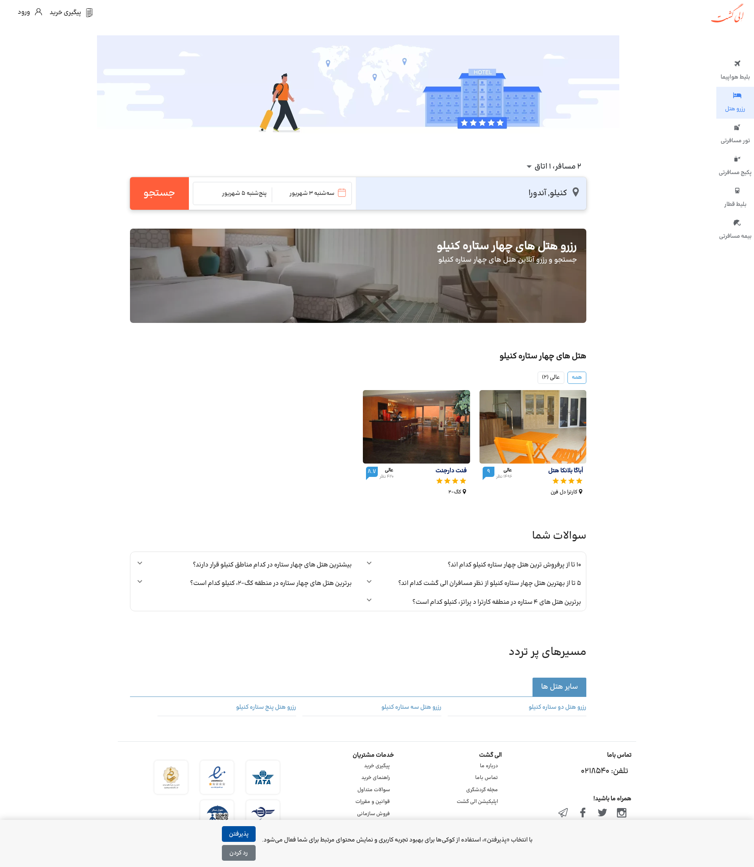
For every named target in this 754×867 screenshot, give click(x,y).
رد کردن (238, 853)
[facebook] (582, 814)
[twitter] (602, 814)
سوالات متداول (373, 790)
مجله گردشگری (482, 790)
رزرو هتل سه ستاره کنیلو (411, 707)
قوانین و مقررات (372, 802)
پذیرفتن (239, 834)
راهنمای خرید (375, 778)
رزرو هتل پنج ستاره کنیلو (266, 707)
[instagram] (621, 814)
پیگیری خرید (377, 766)
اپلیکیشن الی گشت (477, 802)
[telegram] (563, 814)
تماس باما (486, 778)
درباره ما (489, 766)
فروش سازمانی (373, 814)
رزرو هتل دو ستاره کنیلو (557, 707)
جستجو (159, 193)
